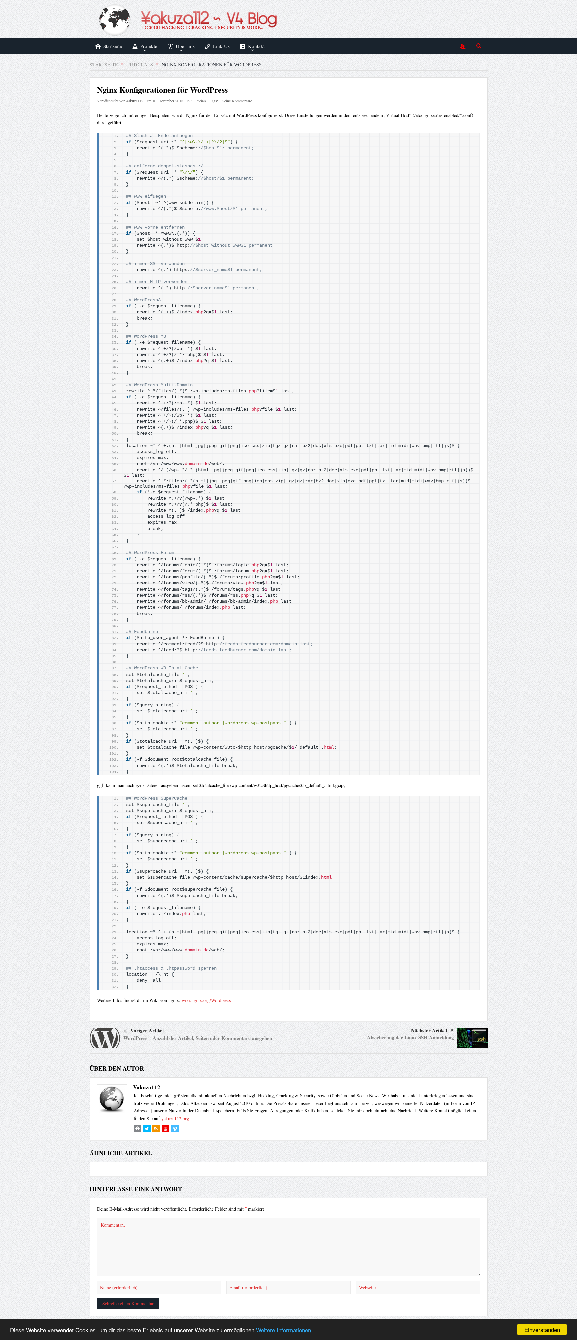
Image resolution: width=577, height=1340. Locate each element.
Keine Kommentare (236, 100)
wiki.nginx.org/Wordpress (206, 1000)
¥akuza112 (134, 100)
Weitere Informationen (283, 1330)
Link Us (221, 46)
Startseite (112, 46)
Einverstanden (542, 1329)
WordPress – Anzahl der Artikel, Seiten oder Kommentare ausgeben (197, 1038)
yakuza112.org (175, 1118)
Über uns (185, 46)
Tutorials (199, 100)
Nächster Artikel (429, 1030)
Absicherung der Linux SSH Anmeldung (410, 1037)
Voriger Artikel (147, 1030)
